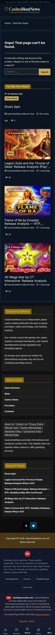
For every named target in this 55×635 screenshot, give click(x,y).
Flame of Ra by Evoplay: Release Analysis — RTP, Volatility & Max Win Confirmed (27, 222)
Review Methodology (31, 427)
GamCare (27, 579)
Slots (10, 153)
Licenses (9, 411)
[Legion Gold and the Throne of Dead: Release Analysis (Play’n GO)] (27, 144)
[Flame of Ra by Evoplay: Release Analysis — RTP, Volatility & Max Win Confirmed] (27, 201)
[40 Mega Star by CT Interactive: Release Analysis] (27, 258)
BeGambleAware (12, 579)
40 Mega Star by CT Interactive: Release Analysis (26, 279)
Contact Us (21, 424)
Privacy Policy (36, 424)
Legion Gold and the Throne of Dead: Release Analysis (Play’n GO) (27, 165)
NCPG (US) (27, 587)
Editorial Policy (12, 434)
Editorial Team (12, 427)
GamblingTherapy (42, 579)
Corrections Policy (32, 431)
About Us (9, 424)
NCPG (31, 621)
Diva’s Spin (12, 107)
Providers (10, 405)
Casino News (11, 98)
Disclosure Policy (13, 431)
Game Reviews (12, 387)
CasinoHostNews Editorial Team (21, 114)
